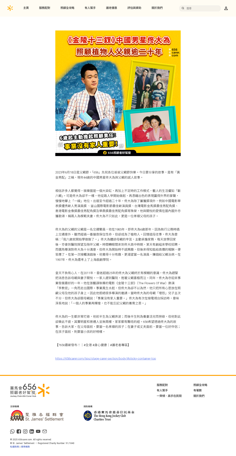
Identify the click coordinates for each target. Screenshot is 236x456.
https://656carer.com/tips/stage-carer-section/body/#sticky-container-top (105, 358)
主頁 (26, 8)
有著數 (197, 390)
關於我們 (157, 8)
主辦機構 (14, 407)
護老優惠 (111, 8)
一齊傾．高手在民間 (169, 396)
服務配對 (44, 8)
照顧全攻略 (67, 8)
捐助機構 (88, 407)
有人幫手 (90, 8)
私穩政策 (14, 446)
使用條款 (25, 446)
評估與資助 (134, 8)
